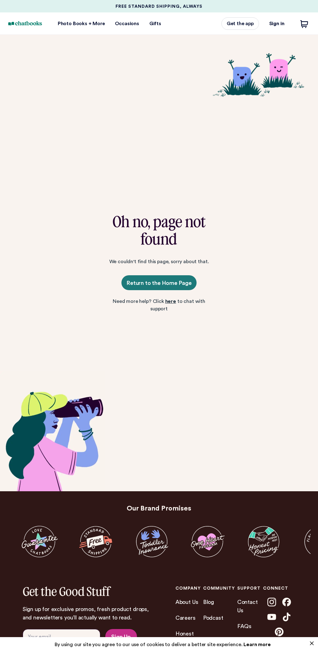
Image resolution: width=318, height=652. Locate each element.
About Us (186, 602)
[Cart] (304, 23)
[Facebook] (286, 602)
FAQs (244, 626)
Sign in (276, 23)
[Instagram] (271, 602)
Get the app (240, 23)
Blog (208, 602)
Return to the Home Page (159, 283)
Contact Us (247, 606)
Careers (185, 617)
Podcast (213, 617)
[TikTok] (286, 617)
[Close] (312, 643)
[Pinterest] (279, 631)
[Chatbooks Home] (25, 23)
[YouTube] (271, 617)
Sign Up (121, 636)
